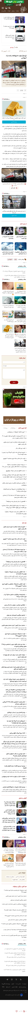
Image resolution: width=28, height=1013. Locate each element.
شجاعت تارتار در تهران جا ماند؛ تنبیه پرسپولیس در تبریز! (14, 778)
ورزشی (13, 11)
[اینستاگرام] (12, 979)
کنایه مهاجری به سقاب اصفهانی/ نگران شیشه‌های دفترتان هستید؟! (16, 755)
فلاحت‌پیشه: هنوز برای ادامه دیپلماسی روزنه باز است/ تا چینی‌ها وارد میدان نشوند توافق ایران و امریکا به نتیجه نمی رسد (15, 477)
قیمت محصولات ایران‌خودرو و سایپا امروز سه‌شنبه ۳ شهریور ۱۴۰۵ (16, 635)
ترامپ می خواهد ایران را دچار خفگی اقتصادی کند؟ (9, 18)
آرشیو (13, 984)
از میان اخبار (23, 224)
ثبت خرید (14, 216)
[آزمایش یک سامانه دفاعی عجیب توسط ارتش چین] (7, 246)
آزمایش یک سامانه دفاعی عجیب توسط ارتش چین (7, 253)
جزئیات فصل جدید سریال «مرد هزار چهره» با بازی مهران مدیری (15, 656)
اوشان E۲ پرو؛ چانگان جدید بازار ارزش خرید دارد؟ (9, 37)
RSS (3, 987)
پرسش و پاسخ (22, 987)
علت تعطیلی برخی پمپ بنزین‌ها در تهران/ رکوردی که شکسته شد (16, 573)
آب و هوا (8, 987)
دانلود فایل (13, 188)
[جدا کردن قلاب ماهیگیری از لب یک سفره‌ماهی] (21, 246)
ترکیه (15, 259)
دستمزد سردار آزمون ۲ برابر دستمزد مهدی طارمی (13, 625)
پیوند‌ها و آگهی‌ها (6, 984)
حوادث (9, 11)
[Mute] (6, 207)
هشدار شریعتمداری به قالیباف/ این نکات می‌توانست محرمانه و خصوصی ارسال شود (16, 691)
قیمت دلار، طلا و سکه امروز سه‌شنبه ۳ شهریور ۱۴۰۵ (15, 540)
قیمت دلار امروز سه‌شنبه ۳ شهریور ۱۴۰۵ (8, 27)
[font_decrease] (18, 90)
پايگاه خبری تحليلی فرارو (11, 990)
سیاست (17, 11)
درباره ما (24, 984)
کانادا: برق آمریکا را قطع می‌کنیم (17, 733)
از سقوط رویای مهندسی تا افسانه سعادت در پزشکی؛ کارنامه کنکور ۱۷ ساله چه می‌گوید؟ (9, 803)
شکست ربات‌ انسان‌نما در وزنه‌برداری (7, 237)
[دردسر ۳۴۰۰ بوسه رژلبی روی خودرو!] (21, 231)
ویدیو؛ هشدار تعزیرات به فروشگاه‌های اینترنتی (14, 787)
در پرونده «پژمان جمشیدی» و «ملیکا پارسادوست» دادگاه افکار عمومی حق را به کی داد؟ (14, 466)
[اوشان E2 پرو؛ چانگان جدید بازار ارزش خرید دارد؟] (20, 38)
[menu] (2, 8)
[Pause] (4, 207)
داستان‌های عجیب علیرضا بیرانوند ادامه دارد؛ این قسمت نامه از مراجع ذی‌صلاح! (15, 680)
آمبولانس (10, 259)
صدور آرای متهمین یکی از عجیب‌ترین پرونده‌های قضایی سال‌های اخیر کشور (14, 668)
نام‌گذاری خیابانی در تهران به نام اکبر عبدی (14, 605)
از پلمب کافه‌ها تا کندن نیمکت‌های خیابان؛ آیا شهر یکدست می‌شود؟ (9, 812)
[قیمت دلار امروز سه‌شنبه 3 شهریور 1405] (20, 29)
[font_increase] (25, 90)
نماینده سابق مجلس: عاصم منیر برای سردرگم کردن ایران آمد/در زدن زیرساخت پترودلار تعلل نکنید (14, 743)
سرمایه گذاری (14, 122)
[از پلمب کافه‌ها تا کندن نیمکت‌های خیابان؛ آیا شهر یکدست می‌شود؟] (21, 812)
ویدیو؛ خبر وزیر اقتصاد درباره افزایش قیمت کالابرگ (15, 767)
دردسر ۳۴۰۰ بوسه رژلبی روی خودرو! (21, 237)
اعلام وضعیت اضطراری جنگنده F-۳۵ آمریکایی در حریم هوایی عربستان (15, 703)
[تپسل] (3, 99)
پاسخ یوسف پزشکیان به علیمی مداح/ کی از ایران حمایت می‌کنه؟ (15, 596)
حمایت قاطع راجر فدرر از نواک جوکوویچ (15, 471)
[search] (9, 8)
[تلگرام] (7, 979)
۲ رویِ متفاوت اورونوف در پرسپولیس (16, 432)
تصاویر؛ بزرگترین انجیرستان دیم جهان (16, 615)
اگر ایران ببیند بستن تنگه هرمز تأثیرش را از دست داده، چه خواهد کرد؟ (14, 936)
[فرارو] (23, 9)
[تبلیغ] (14, 3)
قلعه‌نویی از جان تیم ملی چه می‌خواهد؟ (15, 501)
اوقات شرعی (14, 987)
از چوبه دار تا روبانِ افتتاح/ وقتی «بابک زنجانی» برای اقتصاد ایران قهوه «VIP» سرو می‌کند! (14, 507)
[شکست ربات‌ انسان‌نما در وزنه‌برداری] (7, 231)
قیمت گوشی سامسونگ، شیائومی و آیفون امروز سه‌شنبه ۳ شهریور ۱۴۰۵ (14, 585)
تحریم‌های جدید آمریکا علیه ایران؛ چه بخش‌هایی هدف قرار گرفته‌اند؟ (17, 722)
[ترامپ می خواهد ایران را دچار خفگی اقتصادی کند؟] (20, 19)
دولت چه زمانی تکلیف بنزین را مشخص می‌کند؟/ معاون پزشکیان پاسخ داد (14, 645)
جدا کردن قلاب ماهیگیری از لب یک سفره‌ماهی (21, 253)
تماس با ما (18, 984)
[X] (16, 979)
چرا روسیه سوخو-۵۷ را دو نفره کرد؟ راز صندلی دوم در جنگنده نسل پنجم (15, 496)
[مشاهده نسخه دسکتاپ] (6, 8)
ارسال (14, 382)
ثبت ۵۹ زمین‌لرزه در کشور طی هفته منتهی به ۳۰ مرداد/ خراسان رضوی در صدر (14, 437)
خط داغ (24, 523)
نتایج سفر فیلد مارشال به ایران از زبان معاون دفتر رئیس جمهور (15, 528)
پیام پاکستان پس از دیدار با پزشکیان (16, 712)
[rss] (21, 979)
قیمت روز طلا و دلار (20, 448)
